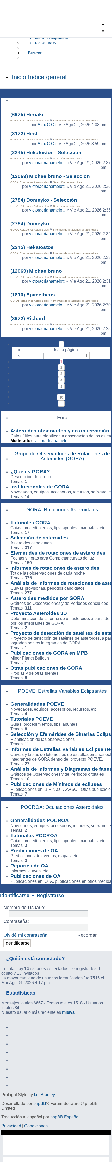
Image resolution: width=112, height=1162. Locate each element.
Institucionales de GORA (39, 486)
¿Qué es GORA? (30, 471)
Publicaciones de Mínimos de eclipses (56, 784)
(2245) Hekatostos (32, 247)
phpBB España (64, 1117)
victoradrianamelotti (47, 162)
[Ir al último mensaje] (109, 124)
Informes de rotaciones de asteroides (75, 120)
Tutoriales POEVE (31, 719)
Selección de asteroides (67, 158)
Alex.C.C (46, 124)
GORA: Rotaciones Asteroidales (29, 120)
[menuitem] (45, 37)
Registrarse (50, 895)
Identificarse (14, 895)
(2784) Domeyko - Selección (43, 200)
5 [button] (61, 386)
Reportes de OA (29, 865)
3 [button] (61, 373)
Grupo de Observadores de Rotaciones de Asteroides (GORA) (62, 456)
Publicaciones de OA (35, 876)
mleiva (68, 1012)
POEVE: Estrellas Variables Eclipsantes (62, 690)
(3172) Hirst (24, 133)
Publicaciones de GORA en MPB (49, 653)
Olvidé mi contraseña (25, 935)
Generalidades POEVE (37, 704)
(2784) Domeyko (29, 223)
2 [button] (61, 367)
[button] (61, 344)
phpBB (39, 1103)
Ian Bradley (44, 1094)
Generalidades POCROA (39, 820)
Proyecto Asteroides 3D (38, 613)
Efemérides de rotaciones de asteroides (57, 553)
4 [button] (61, 380)
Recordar (87, 935)
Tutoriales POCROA (34, 835)
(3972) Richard (27, 318)
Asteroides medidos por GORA (47, 598)
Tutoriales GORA (30, 522)
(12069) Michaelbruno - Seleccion (50, 176)
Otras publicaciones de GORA (46, 668)
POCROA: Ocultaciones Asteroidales (62, 807)
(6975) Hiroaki (26, 114)
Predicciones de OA (34, 850)
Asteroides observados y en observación (59, 430)
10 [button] (61, 397)
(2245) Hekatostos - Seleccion (46, 152)
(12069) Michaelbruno (36, 271)
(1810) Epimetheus (32, 294)
